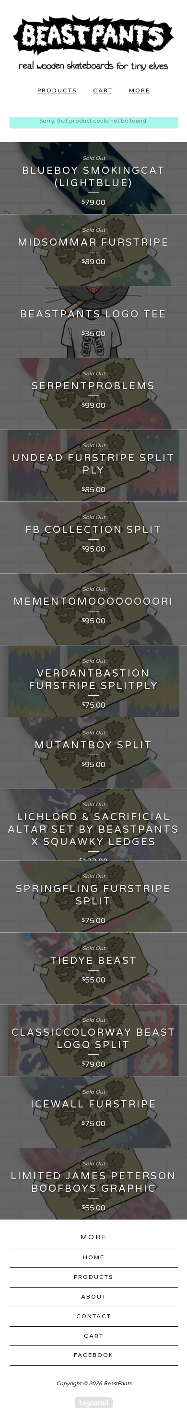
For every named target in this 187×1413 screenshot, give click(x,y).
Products (57, 90)
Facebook (94, 1355)
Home (94, 1257)
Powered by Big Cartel (94, 1402)
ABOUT (93, 1296)
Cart (103, 90)
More (139, 90)
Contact (93, 1316)
